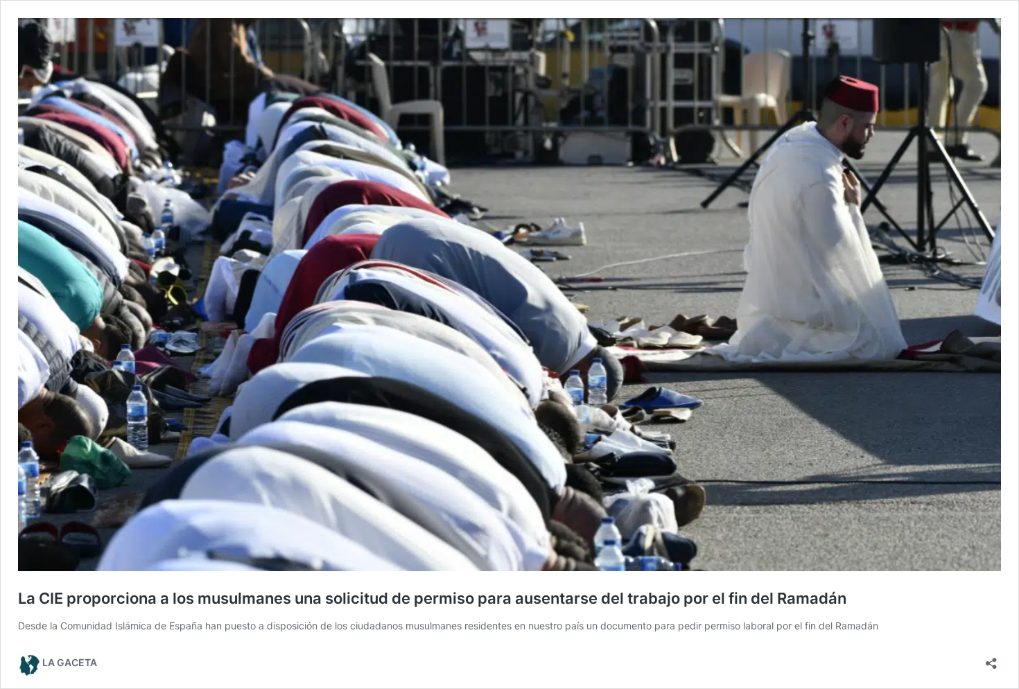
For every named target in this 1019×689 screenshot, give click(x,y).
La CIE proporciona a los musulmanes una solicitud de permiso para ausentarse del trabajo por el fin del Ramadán (432, 598)
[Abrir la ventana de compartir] (991, 659)
